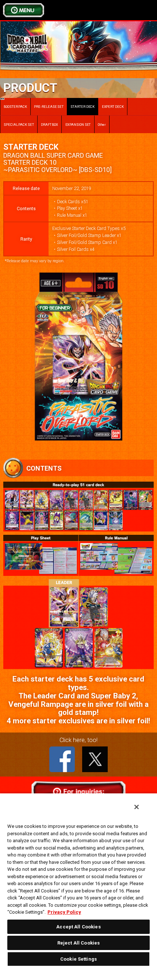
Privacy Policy (64, 912)
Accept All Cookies (78, 926)
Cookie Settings (78, 959)
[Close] (137, 807)
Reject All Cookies (78, 943)
